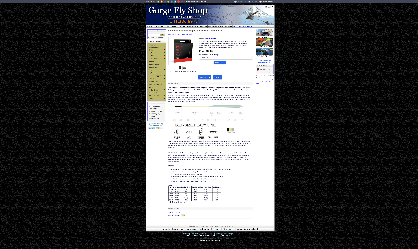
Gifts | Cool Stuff (155, 96)
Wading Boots (154, 64)
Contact (238, 229)
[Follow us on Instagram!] (172, 1)
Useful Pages (152, 103)
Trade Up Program (265, 60)
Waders (151, 61)
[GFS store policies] (156, 126)
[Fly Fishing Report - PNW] (264, 52)
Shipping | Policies (156, 111)
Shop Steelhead (251, 229)
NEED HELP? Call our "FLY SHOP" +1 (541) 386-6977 (210, 235)
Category (171, 34)
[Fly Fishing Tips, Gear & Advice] (264, 43)
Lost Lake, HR (154, 116)
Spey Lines (153, 58)
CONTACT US (226, 26)
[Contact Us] (158, 1)
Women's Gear (154, 93)
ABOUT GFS (213, 26)
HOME (150, 26)
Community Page (155, 114)
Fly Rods (152, 53)
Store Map (191, 229)
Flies (150, 70)
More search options (156, 37)
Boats (151, 87)
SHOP (157, 26)
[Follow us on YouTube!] (178, 1)
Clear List (270, 72)
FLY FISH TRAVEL (168, 26)
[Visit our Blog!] (162, 1)
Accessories (153, 81)
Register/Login (241, 2)
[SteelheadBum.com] (182, 1)
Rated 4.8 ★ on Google (210, 240)
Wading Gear (153, 67)
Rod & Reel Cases (155, 84)
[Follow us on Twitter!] (175, 1)
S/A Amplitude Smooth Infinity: (209, 55)
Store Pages (153, 108)
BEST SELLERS (200, 26)
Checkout (254, 2)
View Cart (167, 229)
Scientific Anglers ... (264, 69)
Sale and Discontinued (154, 46)
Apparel (151, 78)
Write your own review (174, 212)
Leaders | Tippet (155, 76)
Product (216, 229)
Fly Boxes (152, 73)
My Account (178, 229)
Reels (151, 50)
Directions (227, 229)
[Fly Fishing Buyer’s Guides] (264, 33)
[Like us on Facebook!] (165, 1)
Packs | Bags (153, 90)
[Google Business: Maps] (168, 1)
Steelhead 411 (154, 119)
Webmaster (210, 242)
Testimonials (204, 229)
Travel (151, 98)
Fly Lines (152, 56)
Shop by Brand (154, 106)
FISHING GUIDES (185, 26)
